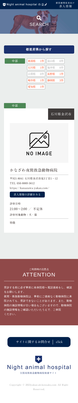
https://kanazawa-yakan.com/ (29, 188)
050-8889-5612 (26, 183)
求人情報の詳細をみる (27, 194)
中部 (15, 60)
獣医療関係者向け (65, 5)
